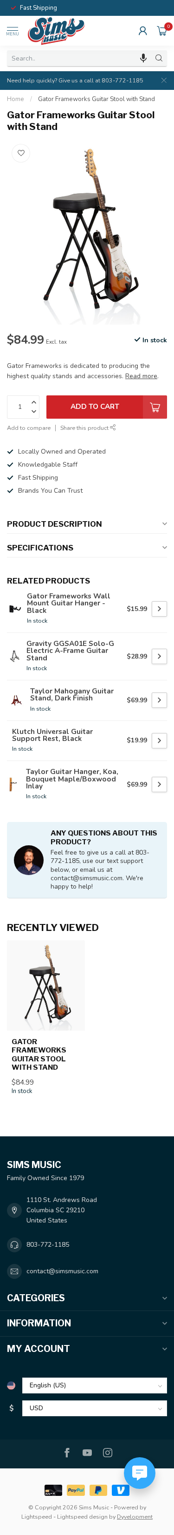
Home (15, 99)
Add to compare (29, 428)
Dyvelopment (135, 1517)
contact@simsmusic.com (62, 1271)
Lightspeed (36, 1517)
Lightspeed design (82, 1517)
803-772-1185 (47, 1244)
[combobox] (79, 58)
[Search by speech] (143, 58)
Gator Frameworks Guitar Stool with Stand (96, 99)
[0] (162, 30)
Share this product (85, 428)
